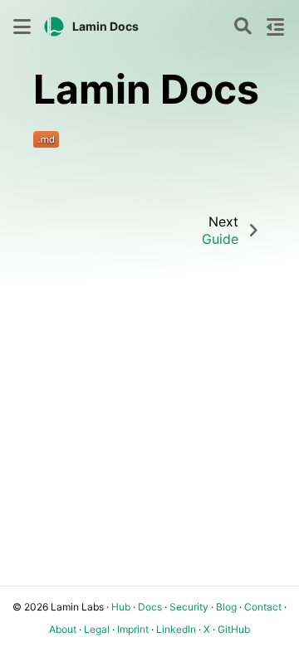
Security (188, 607)
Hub (120, 607)
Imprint (133, 629)
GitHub (234, 629)
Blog (226, 607)
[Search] (242, 26)
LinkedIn (176, 629)
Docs (150, 607)
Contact (263, 607)
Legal (97, 629)
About (62, 629)
